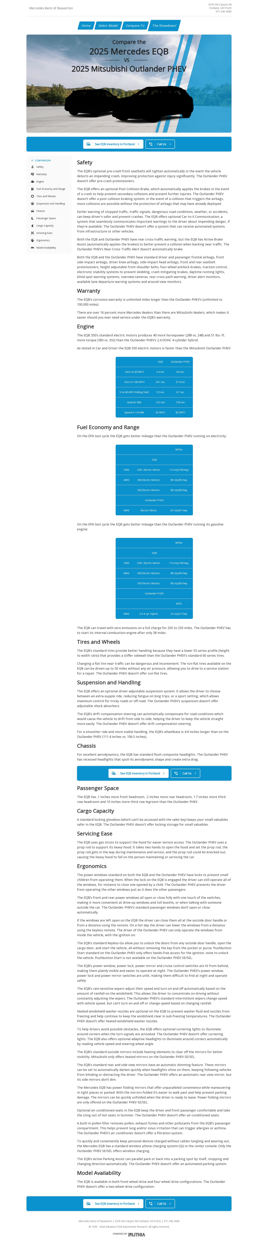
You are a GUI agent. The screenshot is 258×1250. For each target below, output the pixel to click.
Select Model (108, 25)
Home (86, 25)
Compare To (135, 25)
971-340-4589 (223, 11)
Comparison (43, 160)
